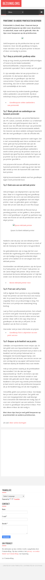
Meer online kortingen (17, 423)
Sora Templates (16, 566)
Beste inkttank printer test (20, 282)
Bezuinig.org (11, 3)
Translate (17, 499)
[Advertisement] (22, 453)
